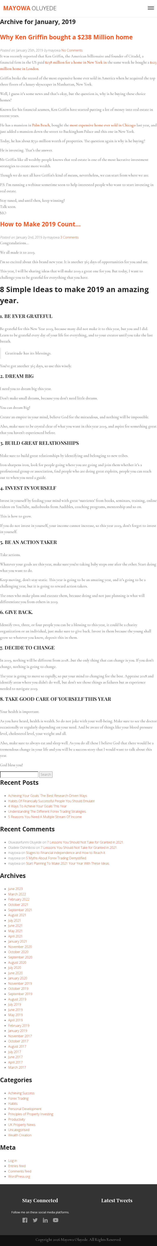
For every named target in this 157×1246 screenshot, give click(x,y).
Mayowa (29, 8)
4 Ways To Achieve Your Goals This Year (37, 806)
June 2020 (15, 973)
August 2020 (17, 962)
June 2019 (15, 1009)
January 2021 (17, 941)
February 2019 (18, 1025)
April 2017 (15, 1062)
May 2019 (15, 1015)
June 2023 (15, 889)
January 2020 (17, 978)
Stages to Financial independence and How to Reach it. (66, 852)
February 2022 (18, 899)
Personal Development (24, 1109)
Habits (13, 1103)
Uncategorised (18, 1130)
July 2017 (14, 1052)
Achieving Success (21, 1093)
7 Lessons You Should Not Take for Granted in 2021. (85, 842)
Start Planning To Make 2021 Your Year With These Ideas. (68, 863)
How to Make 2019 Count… (40, 224)
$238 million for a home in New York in (76, 62)
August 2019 (17, 999)
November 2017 (20, 1036)
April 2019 (15, 1020)
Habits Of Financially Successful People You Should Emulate (51, 801)
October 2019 (18, 988)
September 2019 (20, 994)
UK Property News (21, 1124)
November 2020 (20, 946)
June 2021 (15, 925)
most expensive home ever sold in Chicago (103, 125)
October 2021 (18, 904)
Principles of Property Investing (30, 1114)
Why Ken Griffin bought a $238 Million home (66, 37)
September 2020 (20, 957)
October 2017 (18, 1041)
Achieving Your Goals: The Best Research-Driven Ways (47, 795)
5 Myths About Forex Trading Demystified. (56, 858)
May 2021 (15, 931)
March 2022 (17, 894)
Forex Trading (18, 1098)
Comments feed (19, 1171)
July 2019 (14, 1004)
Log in (12, 1160)
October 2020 (18, 952)
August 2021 (17, 915)
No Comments (72, 50)
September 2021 (20, 910)
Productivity (16, 1119)
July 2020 (14, 967)
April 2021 (15, 936)
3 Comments (69, 237)
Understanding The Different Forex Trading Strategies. (47, 811)
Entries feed (17, 1166)
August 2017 (17, 1046)
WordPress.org (19, 1176)
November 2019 (20, 983)
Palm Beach (41, 125)
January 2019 (17, 1030)
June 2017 (15, 1057)
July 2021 (14, 920)
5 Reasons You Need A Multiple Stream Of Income (45, 817)
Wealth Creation (19, 1135)
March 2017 (17, 1067)
